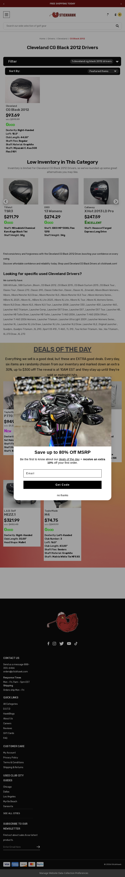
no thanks (62, 495)
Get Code (63, 484)
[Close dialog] (108, 380)
